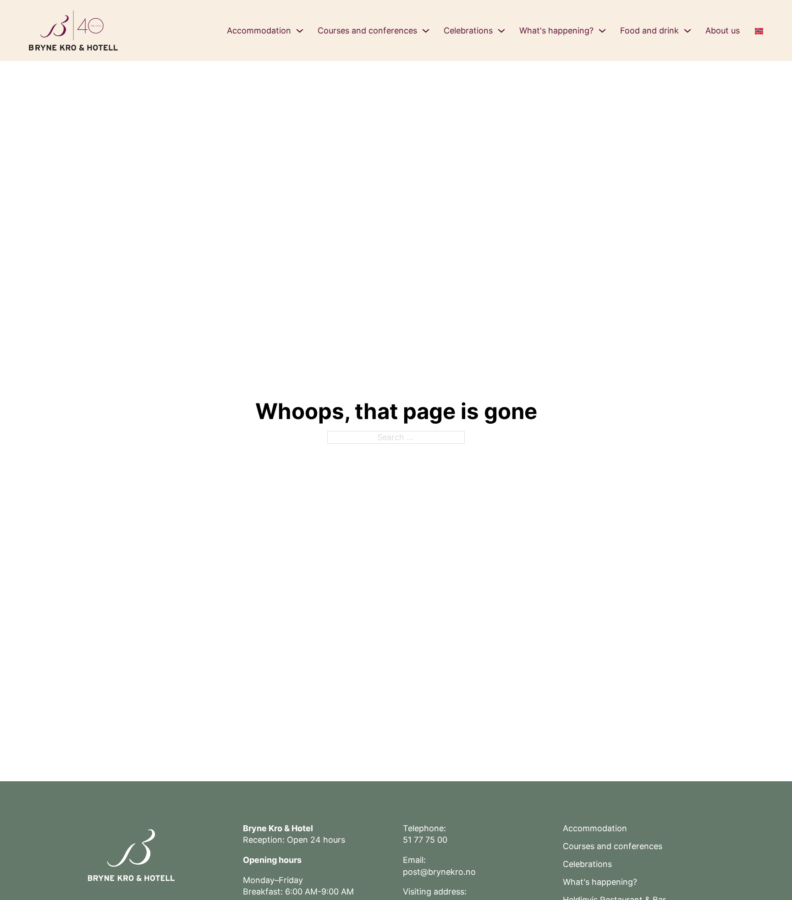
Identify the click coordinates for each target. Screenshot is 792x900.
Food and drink (649, 30)
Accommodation (259, 30)
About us (722, 30)
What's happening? (556, 30)
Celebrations (468, 30)
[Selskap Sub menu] (501, 31)
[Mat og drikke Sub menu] (687, 31)
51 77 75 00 (425, 840)
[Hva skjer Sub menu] (602, 31)
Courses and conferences (367, 30)
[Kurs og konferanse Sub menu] (426, 31)
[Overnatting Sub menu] (300, 31)
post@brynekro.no (439, 872)
